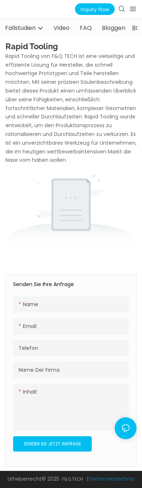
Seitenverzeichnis (112, 479)
